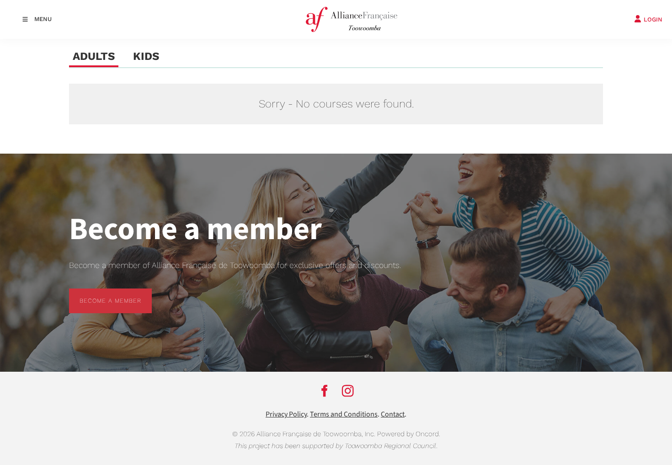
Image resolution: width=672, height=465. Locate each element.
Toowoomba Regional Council (390, 446)
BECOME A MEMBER (100, 293)
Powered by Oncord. (408, 434)
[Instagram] (347, 390)
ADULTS (94, 56)
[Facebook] (324, 390)
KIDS (146, 56)
